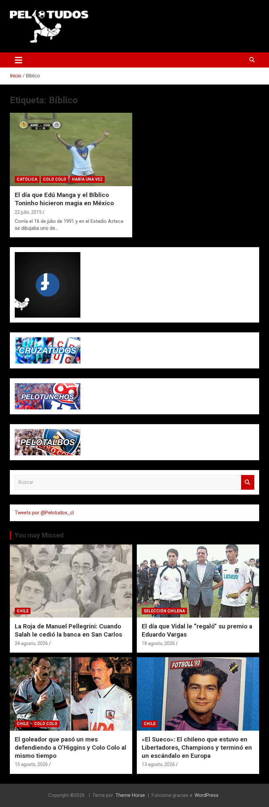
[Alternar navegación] (18, 60)
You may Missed (39, 535)
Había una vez (87, 179)
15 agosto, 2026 (31, 764)
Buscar (247, 482)
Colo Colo (54, 179)
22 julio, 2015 (28, 212)
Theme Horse (130, 795)
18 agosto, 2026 (158, 643)
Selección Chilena (164, 611)
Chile (23, 611)
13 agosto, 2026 (158, 764)
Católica (27, 179)
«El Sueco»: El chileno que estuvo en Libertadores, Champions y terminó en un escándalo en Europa (197, 747)
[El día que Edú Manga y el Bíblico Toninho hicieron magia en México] (71, 150)
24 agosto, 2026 (31, 643)
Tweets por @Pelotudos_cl (44, 513)
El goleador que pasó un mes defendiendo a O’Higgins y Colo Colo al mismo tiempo (70, 747)
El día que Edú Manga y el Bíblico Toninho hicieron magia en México (64, 199)
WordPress (206, 795)
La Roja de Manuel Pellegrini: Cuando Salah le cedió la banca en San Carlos (68, 630)
